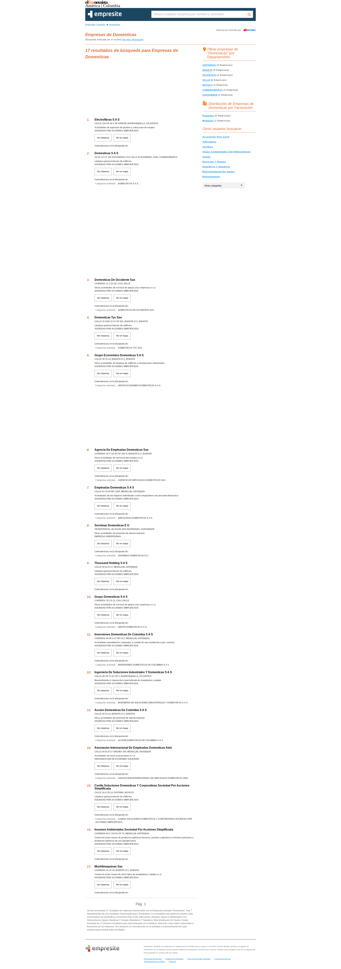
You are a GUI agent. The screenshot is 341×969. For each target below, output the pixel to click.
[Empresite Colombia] (105, 17)
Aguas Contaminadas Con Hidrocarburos (226, 152)
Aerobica (207, 147)
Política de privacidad (174, 959)
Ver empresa (103, 138)
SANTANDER (210, 95)
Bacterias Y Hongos (214, 162)
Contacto (172, 961)
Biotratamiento (211, 176)
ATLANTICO (209, 75)
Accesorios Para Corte (215, 137)
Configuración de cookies (154, 961)
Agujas (206, 157)
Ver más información (132, 39)
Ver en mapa (122, 138)
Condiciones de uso (222, 959)
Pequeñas (208, 116)
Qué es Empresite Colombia (198, 959)
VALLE (206, 80)
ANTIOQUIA (209, 65)
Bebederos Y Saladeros (216, 166)
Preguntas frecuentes (153, 959)
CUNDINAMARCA (212, 90)
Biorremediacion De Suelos (218, 171)
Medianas (208, 121)
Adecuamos (209, 142)
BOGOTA (207, 70)
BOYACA (207, 85)
